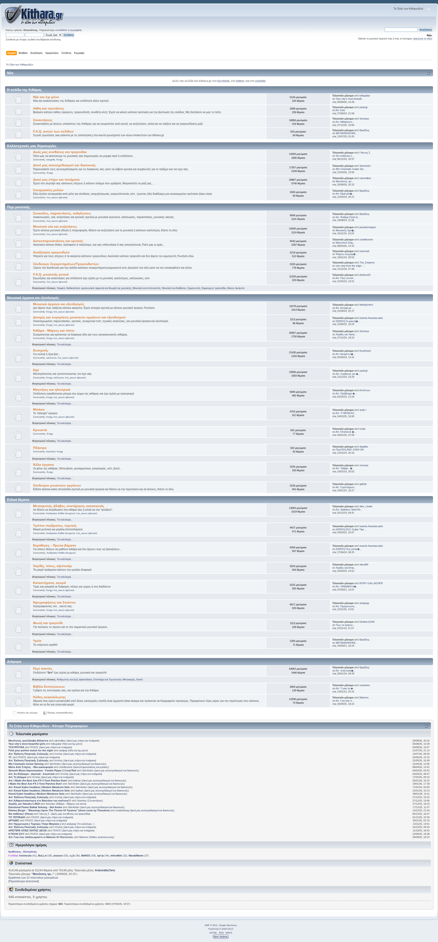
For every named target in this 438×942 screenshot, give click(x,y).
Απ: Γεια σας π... (345, 700)
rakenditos (365, 178)
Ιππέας (59, 753)
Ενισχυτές (40, 350)
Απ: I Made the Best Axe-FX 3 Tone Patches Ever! (37, 780)
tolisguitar (365, 95)
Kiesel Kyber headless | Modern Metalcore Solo (36, 793)
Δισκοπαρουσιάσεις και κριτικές (58, 241)
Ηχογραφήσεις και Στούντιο (54, 602)
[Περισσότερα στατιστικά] (23, 881)
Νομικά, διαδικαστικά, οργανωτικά (75, 288)
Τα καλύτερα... (65, 344)
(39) (45, 855)
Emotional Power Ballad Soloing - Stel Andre (35, 807)
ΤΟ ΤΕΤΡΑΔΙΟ (16, 817)
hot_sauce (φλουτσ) (57, 197)
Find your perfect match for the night (30, 750)
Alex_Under (366, 506)
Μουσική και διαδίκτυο (174, 288)
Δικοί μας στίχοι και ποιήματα (56, 179)
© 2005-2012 (226, 929)
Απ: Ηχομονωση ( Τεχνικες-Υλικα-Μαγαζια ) (34, 823)
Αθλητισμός (128, 679)
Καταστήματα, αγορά (49, 583)
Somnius (364, 118)
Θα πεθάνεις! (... (345, 155)
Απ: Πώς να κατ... (345, 278)
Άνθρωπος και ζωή (67, 679)
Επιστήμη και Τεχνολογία (107, 679)
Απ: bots (340, 110)
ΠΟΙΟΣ (34, 747)
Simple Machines (228, 925)
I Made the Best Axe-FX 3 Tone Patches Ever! (35, 783)
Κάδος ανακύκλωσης (49, 697)
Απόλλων (364, 390)
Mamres (364, 697)
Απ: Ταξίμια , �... (345, 468)
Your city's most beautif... (349, 98)
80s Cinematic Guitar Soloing (26, 763)
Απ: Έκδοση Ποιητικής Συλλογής (28, 753)
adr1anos (51, 358)
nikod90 (364, 564)
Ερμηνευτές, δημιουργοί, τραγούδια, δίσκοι (211, 288)
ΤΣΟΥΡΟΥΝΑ (16, 747)
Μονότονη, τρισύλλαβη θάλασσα (28, 740)
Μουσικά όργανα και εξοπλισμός (58, 304)
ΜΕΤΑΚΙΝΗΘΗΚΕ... (346, 133)
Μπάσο (39, 409)
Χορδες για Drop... (346, 567)
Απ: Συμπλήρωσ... (346, 487)
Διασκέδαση (85, 679)
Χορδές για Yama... (346, 334)
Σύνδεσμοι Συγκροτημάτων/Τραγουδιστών (66, 264)
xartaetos (365, 685)
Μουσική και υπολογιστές (147, 288)
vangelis (50, 159)
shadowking (122, 810)
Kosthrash (365, 350)
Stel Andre (365, 165)
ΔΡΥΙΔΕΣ (13, 820)
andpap (63, 750)
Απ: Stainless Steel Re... (349, 509)
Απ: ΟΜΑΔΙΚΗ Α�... (347, 586)
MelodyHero (366, 304)
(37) (139, 855)
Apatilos (364, 446)
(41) (28, 855)
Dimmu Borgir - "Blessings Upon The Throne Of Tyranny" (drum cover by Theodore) (59, 810)
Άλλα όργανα (43, 464)
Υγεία (37, 641)
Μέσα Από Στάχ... (345, 242)
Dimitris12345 (367, 621)
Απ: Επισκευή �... (346, 431)
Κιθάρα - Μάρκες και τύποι (53, 330)
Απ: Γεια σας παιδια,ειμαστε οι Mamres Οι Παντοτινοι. (40, 837)
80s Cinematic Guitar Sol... (350, 169)
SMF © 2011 (211, 925)
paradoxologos (368, 227)
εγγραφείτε (76, 30)
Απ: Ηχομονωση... (346, 606)
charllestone (366, 239)
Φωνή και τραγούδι (48, 623)
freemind (50, 451)
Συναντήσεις (42, 120)
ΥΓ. (10, 757)
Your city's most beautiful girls (26, 743)
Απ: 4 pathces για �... (348, 373)
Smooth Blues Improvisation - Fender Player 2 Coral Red (42, 770)
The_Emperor (367, 262)
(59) (88, 855)
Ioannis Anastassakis (371, 318)
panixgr (364, 107)
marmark (365, 251)
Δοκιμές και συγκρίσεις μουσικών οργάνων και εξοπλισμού (79, 317)
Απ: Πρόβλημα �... (346, 393)
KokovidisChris (105, 870)
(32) (118, 855)
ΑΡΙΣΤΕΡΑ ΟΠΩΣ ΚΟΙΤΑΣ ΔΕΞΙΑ (27, 830)
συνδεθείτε (61, 30)
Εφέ (36, 370)
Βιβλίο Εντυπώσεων (49, 686)
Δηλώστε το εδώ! (422, 38)
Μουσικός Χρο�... (346, 230)
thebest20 (365, 274)
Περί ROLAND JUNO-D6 (350, 449)
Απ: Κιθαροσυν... (345, 121)
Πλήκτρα (40, 448)
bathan (77, 780)
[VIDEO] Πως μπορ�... (349, 549)
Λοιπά (139, 679)
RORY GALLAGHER (371, 583)
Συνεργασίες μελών (48, 190)
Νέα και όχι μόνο (46, 97)
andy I (363, 410)
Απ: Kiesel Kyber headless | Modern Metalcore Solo (39, 787)
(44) (103, 855)
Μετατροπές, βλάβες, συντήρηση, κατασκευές (68, 506)
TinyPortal (213, 929)
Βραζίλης (364, 130)
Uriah (362, 428)
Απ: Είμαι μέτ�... (345, 193)
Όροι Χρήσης (221, 936)
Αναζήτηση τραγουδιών (51, 252)
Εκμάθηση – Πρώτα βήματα (54, 545)
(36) (75, 855)
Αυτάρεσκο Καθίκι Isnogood (60, 513)
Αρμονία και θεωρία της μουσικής (113, 288)
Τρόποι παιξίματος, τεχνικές (55, 525)
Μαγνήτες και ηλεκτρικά (51, 389)
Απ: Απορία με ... (345, 308)
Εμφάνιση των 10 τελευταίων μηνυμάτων (33, 877)
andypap (364, 603)
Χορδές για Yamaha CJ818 (24, 803)
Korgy (59, 159)
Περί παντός (42, 668)
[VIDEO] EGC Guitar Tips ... (351, 529)
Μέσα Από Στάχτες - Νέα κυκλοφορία (30, 767)
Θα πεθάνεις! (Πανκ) (20, 813)
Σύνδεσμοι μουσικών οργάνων (57, 485)
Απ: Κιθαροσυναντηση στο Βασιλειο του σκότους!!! (39, 800)
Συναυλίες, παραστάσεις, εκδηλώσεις (62, 213)
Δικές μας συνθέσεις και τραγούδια (60, 152)
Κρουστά (40, 430)
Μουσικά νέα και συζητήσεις (55, 226)
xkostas (364, 465)
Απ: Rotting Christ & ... (348, 217)
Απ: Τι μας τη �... (345, 688)
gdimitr (363, 484)
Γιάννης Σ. (365, 152)
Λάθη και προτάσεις (48, 108)
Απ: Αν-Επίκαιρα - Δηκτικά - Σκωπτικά (31, 774)
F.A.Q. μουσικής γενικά (51, 274)
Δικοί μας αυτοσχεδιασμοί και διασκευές (64, 165)
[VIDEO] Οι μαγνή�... (348, 321)
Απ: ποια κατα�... (346, 670)
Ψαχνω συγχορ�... (347, 254)
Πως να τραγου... (345, 625)
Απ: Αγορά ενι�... (345, 354)
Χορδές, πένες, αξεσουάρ (52, 566)
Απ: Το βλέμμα (17, 777)
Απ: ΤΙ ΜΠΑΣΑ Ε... (346, 413)
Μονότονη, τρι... (344, 181)
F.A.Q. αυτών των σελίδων (53, 131)
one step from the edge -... (350, 265)
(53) (60, 855)
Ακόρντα (239, 288)
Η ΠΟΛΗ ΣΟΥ (16, 834)
